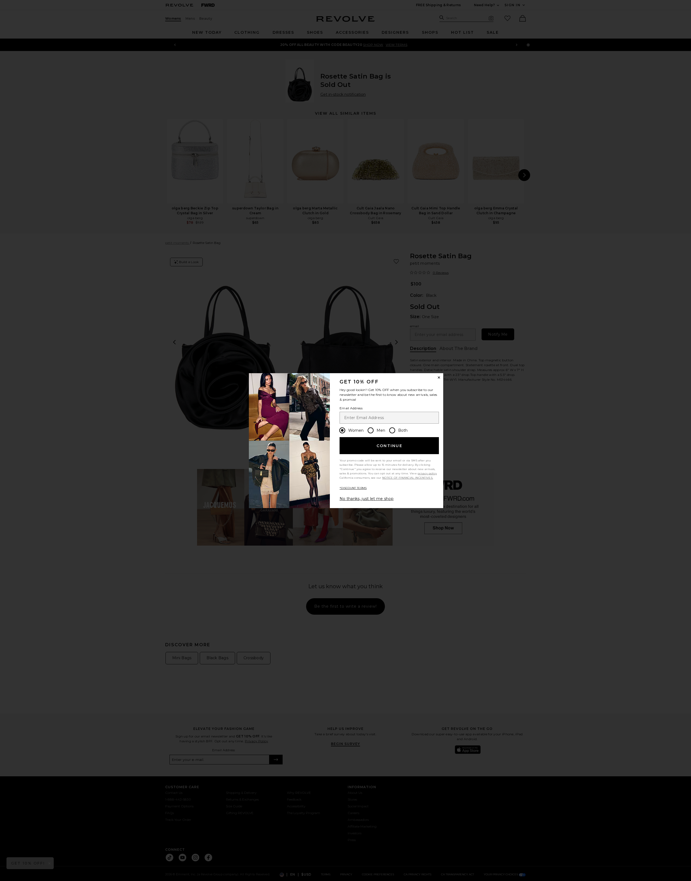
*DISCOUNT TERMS (353, 488)
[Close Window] (439, 377)
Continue (389, 445)
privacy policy (427, 473)
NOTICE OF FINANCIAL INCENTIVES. (407, 477)
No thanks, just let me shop (367, 498)
